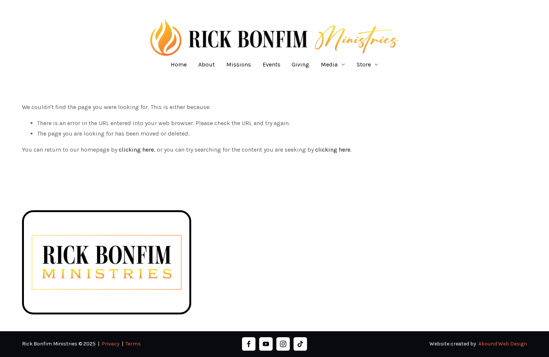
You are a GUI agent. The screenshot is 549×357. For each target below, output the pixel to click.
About (206, 64)
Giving (300, 64)
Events (271, 64)
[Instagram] (283, 344)
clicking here (136, 149)
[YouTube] (266, 344)
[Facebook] (248, 344)
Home (179, 64)
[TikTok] (300, 344)
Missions (238, 64)
